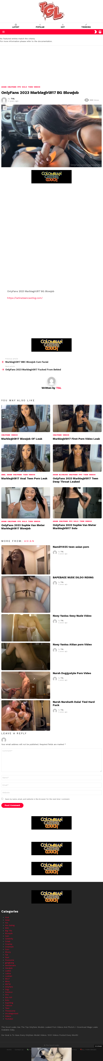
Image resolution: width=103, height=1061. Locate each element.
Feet (7, 957)
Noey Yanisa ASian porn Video (72, 644)
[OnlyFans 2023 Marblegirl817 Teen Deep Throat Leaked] (77, 458)
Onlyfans (5, 435)
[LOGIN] (100, 31)
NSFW (8, 984)
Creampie (9, 947)
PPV (80, 475)
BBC (7, 928)
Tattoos (8, 1005)
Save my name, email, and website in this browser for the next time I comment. (37, 799)
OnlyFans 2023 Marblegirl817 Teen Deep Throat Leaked (75, 480)
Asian (9, 475)
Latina (8, 973)
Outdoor (9, 992)
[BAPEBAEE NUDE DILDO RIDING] (25, 594)
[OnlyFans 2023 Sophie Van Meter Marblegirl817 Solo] (77, 502)
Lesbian (8, 976)
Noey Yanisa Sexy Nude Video (72, 615)
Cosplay (8, 944)
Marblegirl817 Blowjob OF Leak (21, 438)
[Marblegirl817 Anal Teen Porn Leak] (25, 458)
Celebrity (9, 939)
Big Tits (8, 931)
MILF (7, 979)
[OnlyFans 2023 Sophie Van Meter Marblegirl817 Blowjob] (25, 502)
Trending (86, 27)
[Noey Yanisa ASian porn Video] (25, 656)
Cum (7, 949)
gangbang (9, 963)
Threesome (10, 1011)
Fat (6, 955)
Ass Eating (9, 925)
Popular (40, 27)
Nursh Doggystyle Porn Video (72, 673)
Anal (3, 475)
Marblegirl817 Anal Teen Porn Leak (24, 478)
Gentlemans (10, 965)
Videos (14, 435)
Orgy (7, 989)
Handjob (9, 968)
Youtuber (9, 1019)
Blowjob (63, 475)
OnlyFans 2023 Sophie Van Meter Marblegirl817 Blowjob (23, 527)
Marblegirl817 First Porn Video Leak (76, 438)
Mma (7, 981)
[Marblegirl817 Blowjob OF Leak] (25, 418)
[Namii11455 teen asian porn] (25, 559)
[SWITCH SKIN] (95, 31)
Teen (25, 475)
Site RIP (8, 997)
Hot (63, 27)
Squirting (9, 1003)
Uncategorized (11, 1013)
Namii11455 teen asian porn (71, 546)
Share (5, 108)
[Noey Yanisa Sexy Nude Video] (25, 627)
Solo (24, 521)
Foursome (9, 960)
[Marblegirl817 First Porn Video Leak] (77, 418)
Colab (7, 941)
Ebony (8, 952)
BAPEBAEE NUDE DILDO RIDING (73, 577)
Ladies (8, 971)
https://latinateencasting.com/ (25, 298)
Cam (7, 936)
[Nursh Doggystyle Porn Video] (25, 685)
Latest (15, 27)
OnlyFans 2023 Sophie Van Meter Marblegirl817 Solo (74, 526)
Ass (6, 923)
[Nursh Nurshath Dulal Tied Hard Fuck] (25, 715)
